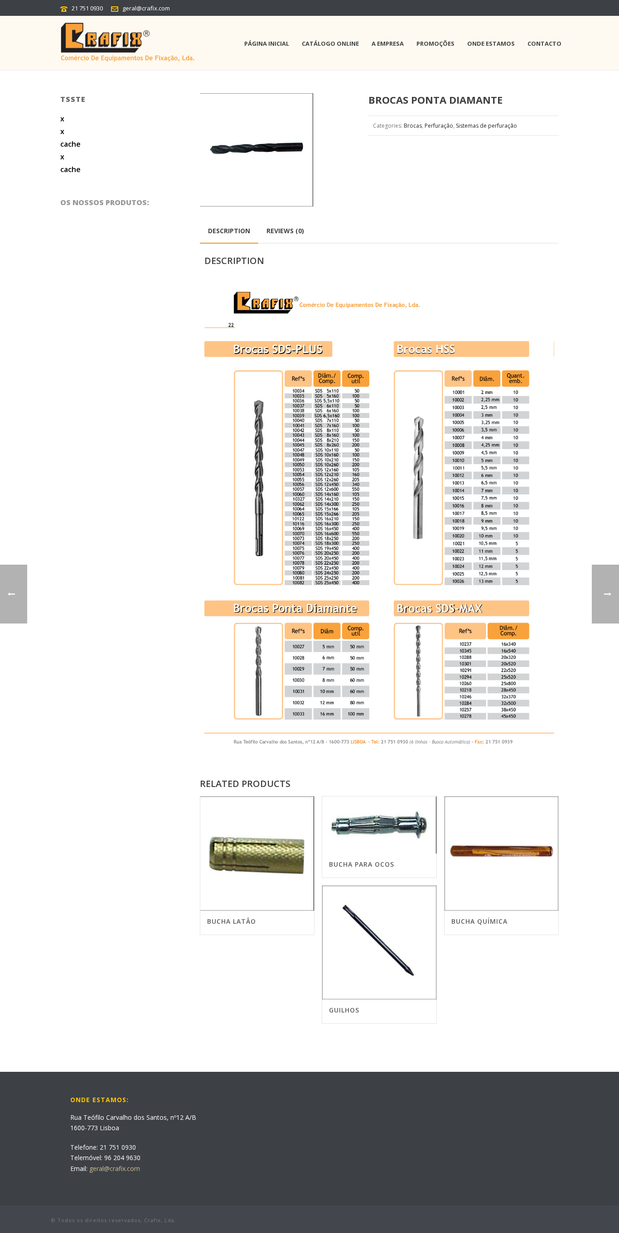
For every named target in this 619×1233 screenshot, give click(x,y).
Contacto (544, 43)
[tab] (229, 231)
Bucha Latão (231, 921)
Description (229, 230)
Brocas (413, 126)
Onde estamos (491, 43)
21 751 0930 (87, 8)
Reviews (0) (285, 230)
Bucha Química (479, 921)
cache (70, 144)
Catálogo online (330, 43)
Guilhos (344, 1010)
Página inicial (266, 43)
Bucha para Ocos (361, 864)
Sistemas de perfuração (486, 126)
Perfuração (439, 126)
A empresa (388, 43)
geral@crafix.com (146, 8)
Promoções (435, 43)
